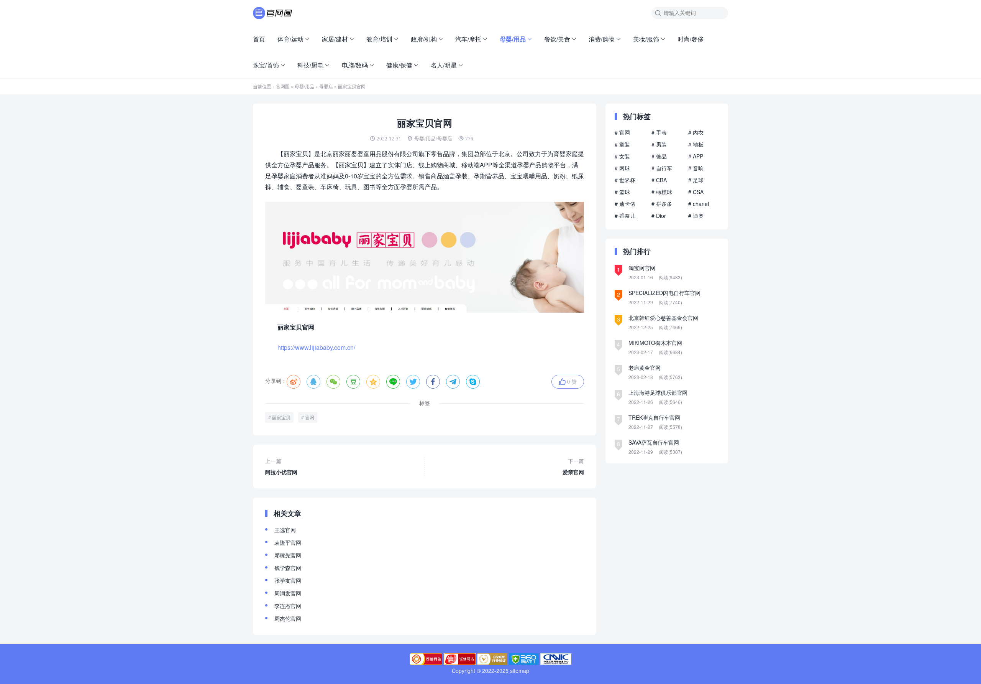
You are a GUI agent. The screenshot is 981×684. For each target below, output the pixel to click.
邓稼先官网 (287, 555)
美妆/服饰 (646, 39)
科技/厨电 (310, 65)
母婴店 (326, 86)
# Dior (658, 215)
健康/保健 (399, 65)
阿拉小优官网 (281, 466)
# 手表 (659, 132)
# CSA (696, 191)
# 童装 (622, 144)
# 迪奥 (696, 215)
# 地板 (696, 144)
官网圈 (283, 86)
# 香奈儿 (625, 215)
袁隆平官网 (287, 542)
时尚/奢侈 (691, 39)
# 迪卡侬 (625, 203)
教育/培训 (379, 39)
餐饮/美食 (557, 39)
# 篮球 (622, 191)
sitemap (519, 670)
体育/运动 (290, 39)
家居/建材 (335, 39)
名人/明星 (444, 65)
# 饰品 (659, 156)
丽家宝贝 (281, 417)
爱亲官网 (573, 466)
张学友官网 (287, 580)
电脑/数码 (355, 65)
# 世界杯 (625, 180)
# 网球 (622, 168)
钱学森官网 (287, 568)
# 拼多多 (661, 203)
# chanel (698, 203)
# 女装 (622, 156)
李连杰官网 (287, 606)
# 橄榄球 (661, 191)
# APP (695, 156)
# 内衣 (696, 132)
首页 (259, 39)
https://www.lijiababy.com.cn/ (316, 347)
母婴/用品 (513, 39)
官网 (309, 417)
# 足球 (696, 180)
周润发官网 (287, 593)
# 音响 (696, 168)
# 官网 (622, 132)
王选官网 (285, 530)
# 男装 (659, 144)
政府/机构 (424, 39)
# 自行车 (661, 168)
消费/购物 (602, 39)
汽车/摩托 (468, 39)
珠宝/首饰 (266, 65)
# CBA (659, 180)
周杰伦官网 (287, 618)
